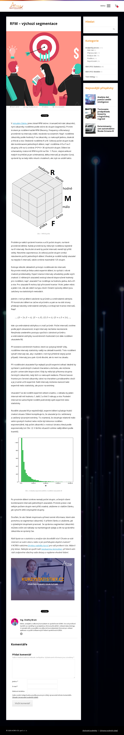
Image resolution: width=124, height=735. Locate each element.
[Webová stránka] (21, 634)
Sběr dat (90, 50)
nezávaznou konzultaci (51, 549)
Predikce (90, 58)
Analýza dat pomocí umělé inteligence (104, 99)
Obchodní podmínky (89, 730)
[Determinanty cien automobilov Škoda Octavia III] (90, 128)
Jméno (15, 681)
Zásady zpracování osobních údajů (25, 697)
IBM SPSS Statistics (93, 66)
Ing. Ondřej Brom (31, 107)
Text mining (90, 77)
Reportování (92, 61)
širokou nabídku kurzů (37, 545)
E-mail (15, 686)
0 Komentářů (59, 107)
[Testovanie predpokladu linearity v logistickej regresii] (90, 113)
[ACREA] (16, 5)
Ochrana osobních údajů (109, 730)
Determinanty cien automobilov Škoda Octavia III (105, 128)
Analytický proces (92, 48)
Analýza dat (91, 55)
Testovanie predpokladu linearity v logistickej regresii (103, 114)
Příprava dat (92, 53)
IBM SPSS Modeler (92, 72)
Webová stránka (18, 691)
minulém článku (20, 123)
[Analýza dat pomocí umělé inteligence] (90, 99)
